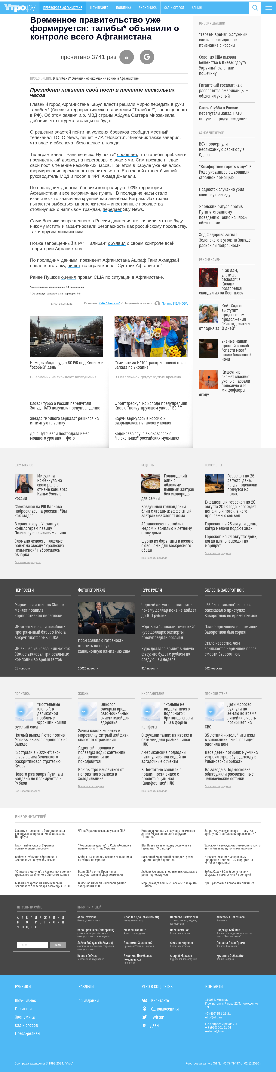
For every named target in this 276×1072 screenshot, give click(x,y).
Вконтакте (160, 1000)
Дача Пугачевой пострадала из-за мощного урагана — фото (60, 436)
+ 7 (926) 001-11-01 (218, 1027)
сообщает (127, 154)
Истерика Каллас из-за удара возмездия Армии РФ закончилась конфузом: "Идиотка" (168, 833)
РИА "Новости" (109, 303)
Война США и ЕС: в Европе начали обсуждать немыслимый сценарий (227, 873)
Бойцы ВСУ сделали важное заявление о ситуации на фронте (105, 859)
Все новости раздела (28, 562)
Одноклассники (165, 1009)
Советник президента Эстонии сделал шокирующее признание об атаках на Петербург (40, 833)
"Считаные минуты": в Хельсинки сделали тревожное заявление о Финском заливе (43, 873)
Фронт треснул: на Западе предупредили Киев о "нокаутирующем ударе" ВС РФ (151, 406)
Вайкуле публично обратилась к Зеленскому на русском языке (36, 859)
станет (152, 170)
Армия (197, 8)
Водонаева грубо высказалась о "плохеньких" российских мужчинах (147, 436)
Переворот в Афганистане (62, 8)
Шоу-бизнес (99, 8)
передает (112, 209)
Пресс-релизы (27, 1033)
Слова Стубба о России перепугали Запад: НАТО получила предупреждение (65, 406)
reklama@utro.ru (216, 1031)
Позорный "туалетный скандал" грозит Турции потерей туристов (167, 859)
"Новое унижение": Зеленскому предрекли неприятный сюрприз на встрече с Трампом (228, 860)
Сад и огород (174, 8)
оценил (68, 277)
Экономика (148, 8)
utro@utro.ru (213, 1017)
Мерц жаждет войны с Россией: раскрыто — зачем (169, 885)
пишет (74, 265)
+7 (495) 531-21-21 (218, 1013)
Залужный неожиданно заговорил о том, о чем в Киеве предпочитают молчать (232, 847)
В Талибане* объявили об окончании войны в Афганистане (96, 78)
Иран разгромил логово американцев (229, 883)
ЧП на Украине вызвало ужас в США (101, 830)
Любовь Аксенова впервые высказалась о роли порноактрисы (169, 873)
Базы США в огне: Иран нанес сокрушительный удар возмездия (100, 873)
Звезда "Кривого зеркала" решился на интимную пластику (64, 421)
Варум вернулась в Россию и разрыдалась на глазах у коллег (143, 421)
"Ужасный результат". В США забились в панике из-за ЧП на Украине (104, 847)
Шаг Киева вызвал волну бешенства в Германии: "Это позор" (166, 847)
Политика (123, 8)
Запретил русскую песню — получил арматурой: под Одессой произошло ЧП (230, 832)
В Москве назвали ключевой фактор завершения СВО (102, 885)
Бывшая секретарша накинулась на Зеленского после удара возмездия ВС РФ (42, 885)
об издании (88, 1000)
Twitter (157, 1017)
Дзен (154, 1025)
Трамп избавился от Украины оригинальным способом (34, 847)
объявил (117, 243)
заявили (148, 220)
